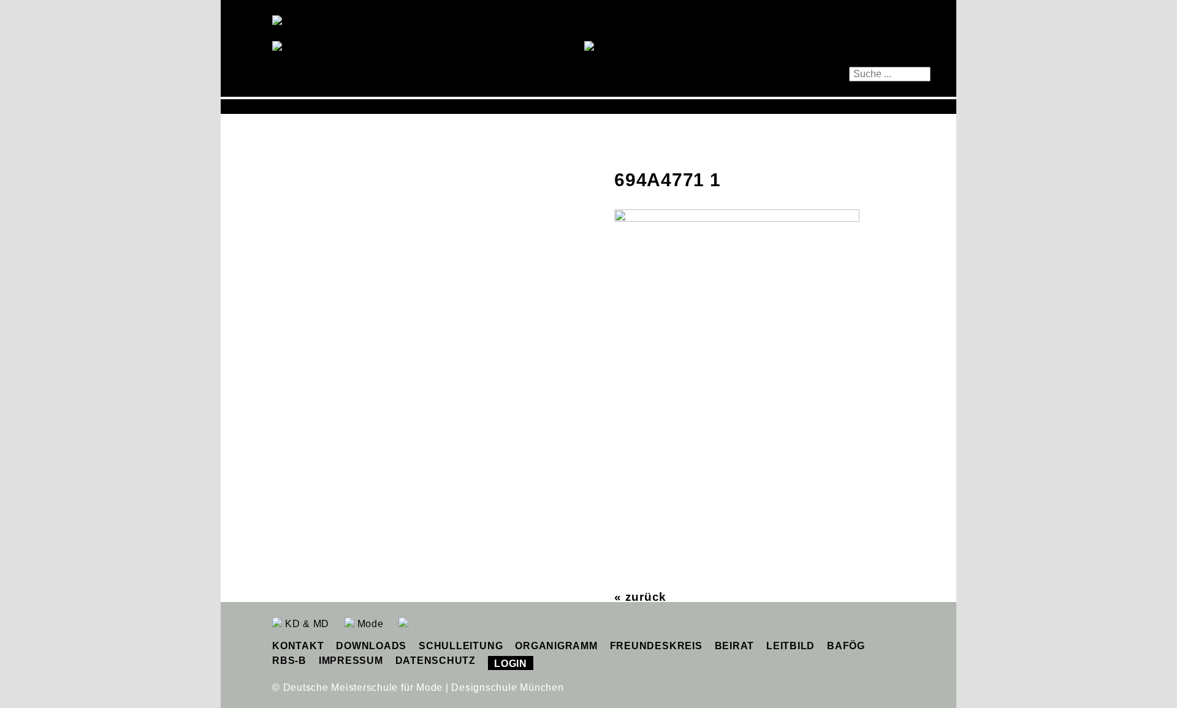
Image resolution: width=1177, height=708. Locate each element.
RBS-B (289, 660)
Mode (369, 624)
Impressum (351, 660)
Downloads (371, 646)
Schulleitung (461, 646)
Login (510, 663)
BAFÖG (846, 646)
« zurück (640, 596)
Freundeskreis (656, 646)
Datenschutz (435, 660)
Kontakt (298, 646)
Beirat (735, 646)
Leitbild (790, 646)
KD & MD (305, 624)
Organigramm (556, 646)
